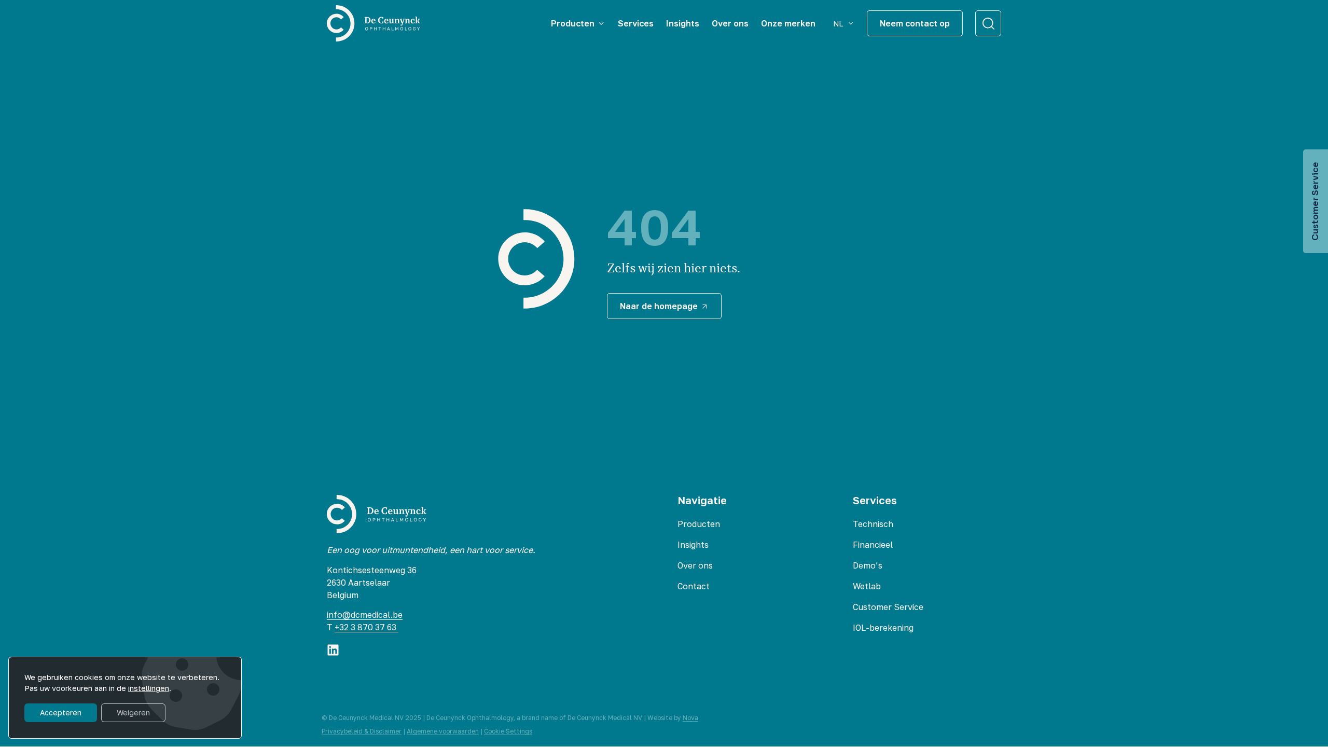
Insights (693, 545)
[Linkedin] (333, 650)
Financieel (873, 545)
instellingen (148, 688)
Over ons (695, 565)
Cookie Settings (508, 731)
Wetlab (867, 586)
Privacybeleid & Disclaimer (362, 731)
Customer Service (888, 607)
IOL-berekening (883, 627)
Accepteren (60, 712)
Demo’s (867, 565)
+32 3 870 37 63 (366, 627)
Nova (690, 718)
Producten (698, 524)
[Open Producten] (601, 23)
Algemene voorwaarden (443, 731)
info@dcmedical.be (365, 615)
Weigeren (133, 712)
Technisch (873, 524)
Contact (693, 586)
